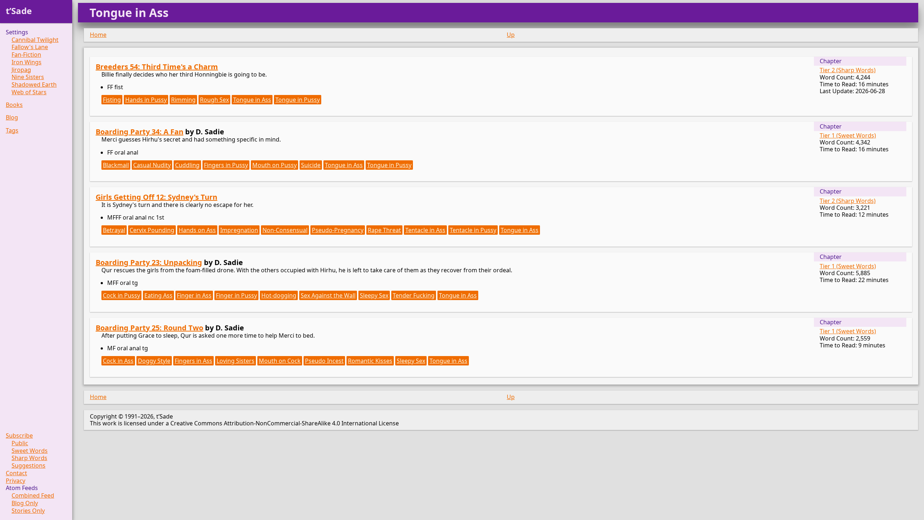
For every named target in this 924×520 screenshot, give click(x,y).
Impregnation (239, 230)
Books (14, 104)
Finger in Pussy (236, 295)
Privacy (15, 480)
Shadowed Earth (34, 84)
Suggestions (28, 465)
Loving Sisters (235, 361)
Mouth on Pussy (274, 165)
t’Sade (19, 11)
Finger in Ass (194, 295)
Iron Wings (27, 62)
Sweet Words (30, 450)
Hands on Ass (197, 230)
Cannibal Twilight (35, 39)
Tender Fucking (414, 295)
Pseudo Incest (324, 361)
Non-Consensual (285, 230)
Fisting (112, 100)
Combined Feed (33, 495)
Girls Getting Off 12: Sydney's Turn (156, 197)
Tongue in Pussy (297, 100)
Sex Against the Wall (328, 295)
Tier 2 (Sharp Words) (848, 70)
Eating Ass (158, 295)
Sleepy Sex (374, 295)
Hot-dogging (278, 295)
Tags (12, 130)
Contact (16, 473)
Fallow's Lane (30, 47)
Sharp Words (29, 458)
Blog (12, 117)
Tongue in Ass (252, 100)
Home (98, 35)
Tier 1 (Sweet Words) (848, 135)
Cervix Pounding (152, 230)
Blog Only (25, 503)
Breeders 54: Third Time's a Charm (157, 67)
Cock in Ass (118, 361)
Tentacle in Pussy (473, 230)
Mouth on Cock (280, 361)
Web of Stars (29, 92)
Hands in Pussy (146, 100)
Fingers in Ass (193, 361)
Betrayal (114, 230)
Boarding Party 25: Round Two (149, 328)
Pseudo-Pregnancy (337, 230)
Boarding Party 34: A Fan (139, 131)
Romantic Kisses (370, 361)
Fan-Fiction (26, 54)
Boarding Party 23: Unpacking (149, 262)
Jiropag (21, 69)
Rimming (183, 100)
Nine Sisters (28, 77)
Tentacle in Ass (425, 230)
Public (20, 443)
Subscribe (19, 435)
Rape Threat (384, 230)
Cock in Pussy (121, 295)
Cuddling (187, 165)
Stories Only (28, 510)
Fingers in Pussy (226, 165)
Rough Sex (214, 100)
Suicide (311, 165)
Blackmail (116, 165)
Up (511, 35)
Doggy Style (154, 361)
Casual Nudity (152, 165)
